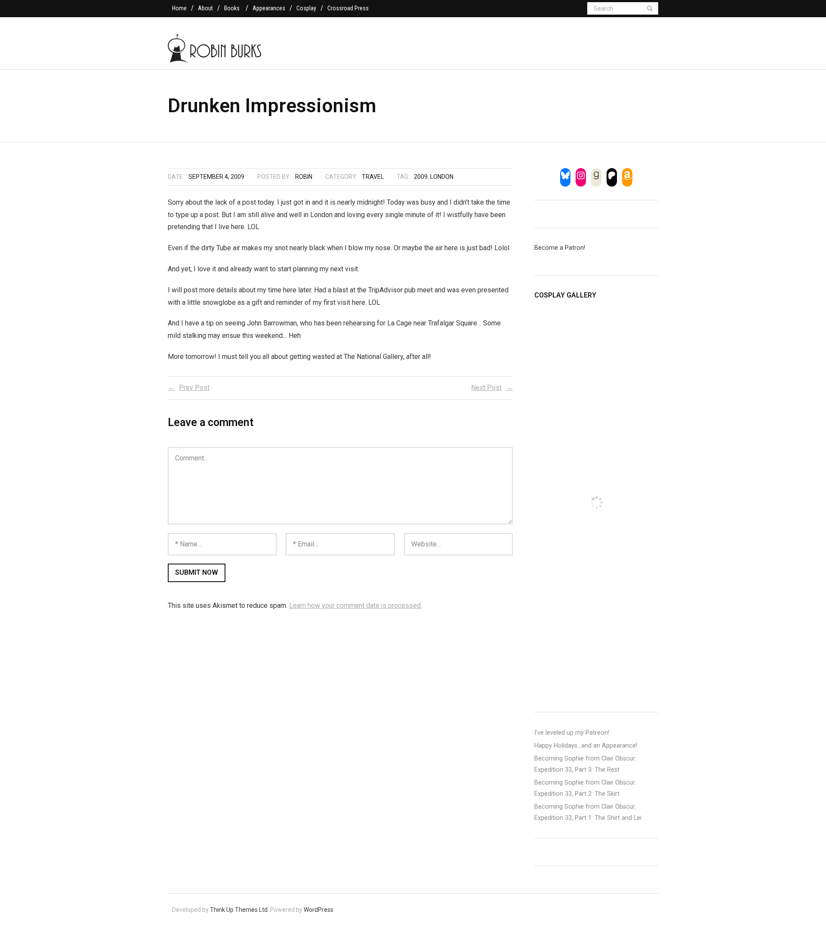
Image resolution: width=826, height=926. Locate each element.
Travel (373, 176)
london (441, 176)
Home (179, 8)
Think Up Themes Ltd (239, 909)
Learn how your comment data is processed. (355, 605)
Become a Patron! (559, 247)
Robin (303, 176)
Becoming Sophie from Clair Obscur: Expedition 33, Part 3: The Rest (585, 764)
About (205, 8)
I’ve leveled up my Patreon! (571, 732)
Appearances (269, 8)
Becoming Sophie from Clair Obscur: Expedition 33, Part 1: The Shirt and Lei (587, 812)
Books (232, 8)
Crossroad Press (348, 8)
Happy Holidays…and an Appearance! (585, 745)
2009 (421, 176)
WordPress (318, 909)
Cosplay (306, 8)
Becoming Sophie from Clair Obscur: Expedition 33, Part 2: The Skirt (585, 788)
